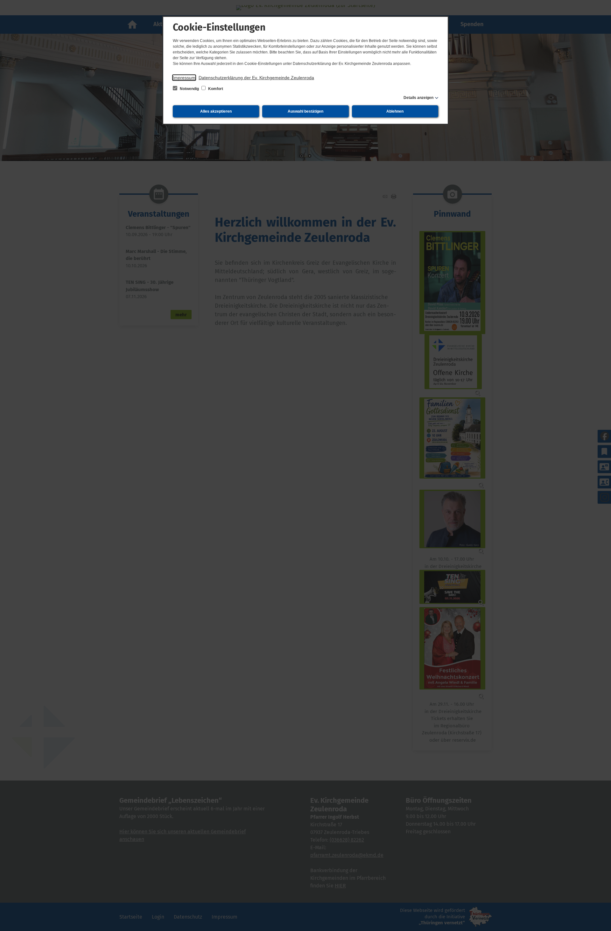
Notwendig (189, 89)
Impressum (184, 77)
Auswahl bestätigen (305, 111)
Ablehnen (395, 111)
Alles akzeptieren (216, 111)
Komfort (215, 89)
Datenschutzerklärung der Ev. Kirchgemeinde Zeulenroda (256, 77)
